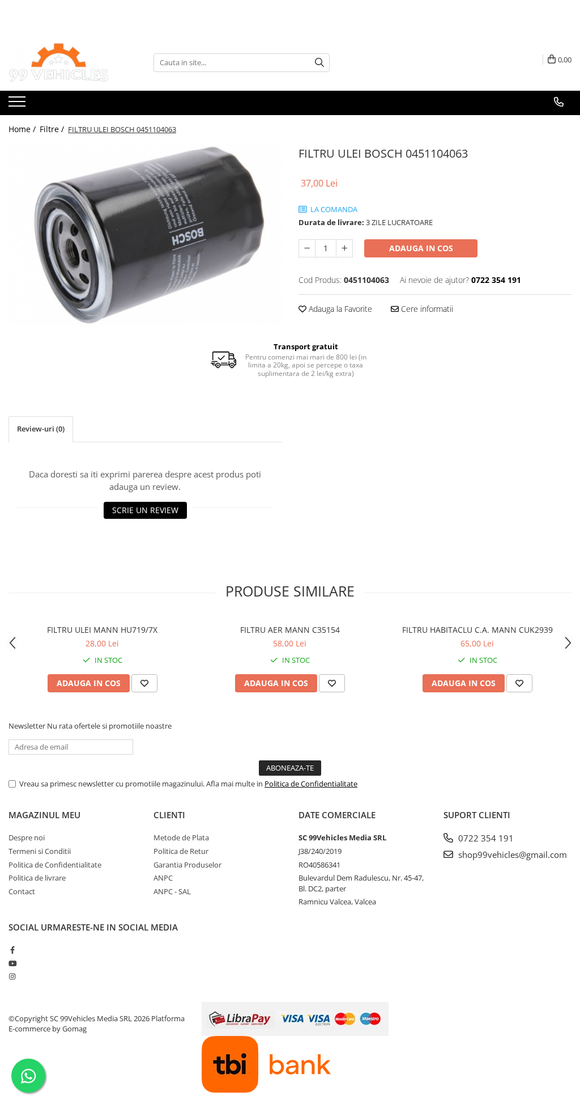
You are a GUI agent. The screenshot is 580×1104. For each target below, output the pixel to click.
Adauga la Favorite (339, 308)
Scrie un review (145, 510)
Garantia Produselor (187, 865)
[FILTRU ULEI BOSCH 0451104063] (145, 234)
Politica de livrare (37, 878)
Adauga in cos (421, 248)
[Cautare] (319, 62)
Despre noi (26, 837)
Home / (23, 129)
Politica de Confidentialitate (311, 784)
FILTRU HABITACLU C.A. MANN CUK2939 (477, 629)
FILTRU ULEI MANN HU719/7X (102, 629)
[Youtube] (12, 963)
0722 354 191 (485, 838)
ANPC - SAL (172, 891)
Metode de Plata (181, 837)
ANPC (163, 878)
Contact (21, 891)
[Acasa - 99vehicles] (65, 62)
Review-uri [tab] (41, 429)
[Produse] (18, 104)
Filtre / (53, 129)
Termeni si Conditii (39, 851)
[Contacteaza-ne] (559, 102)
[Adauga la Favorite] (144, 683)
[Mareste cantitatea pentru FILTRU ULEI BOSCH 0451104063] (344, 248)
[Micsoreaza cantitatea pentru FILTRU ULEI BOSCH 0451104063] (306, 248)
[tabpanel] (145, 234)
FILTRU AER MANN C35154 (290, 629)
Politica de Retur (180, 851)
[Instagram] (12, 976)
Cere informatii (426, 308)
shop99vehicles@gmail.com (511, 854)
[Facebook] (12, 950)
